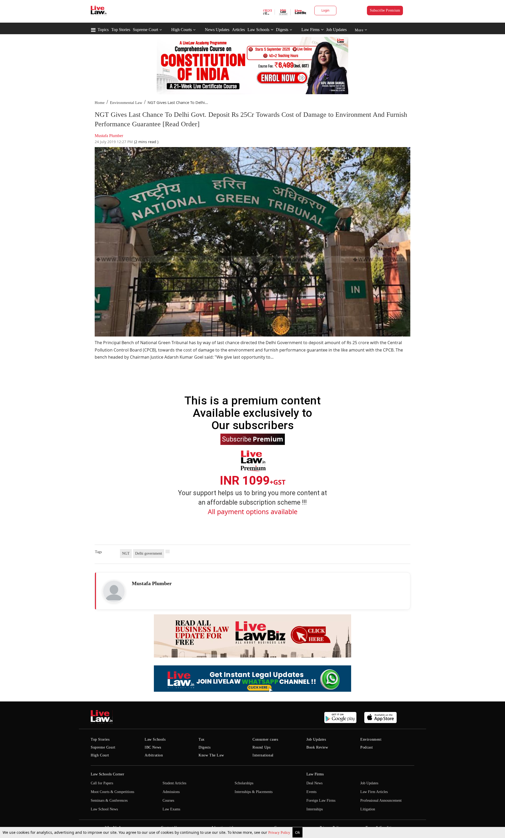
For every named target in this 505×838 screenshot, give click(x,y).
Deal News (314, 783)
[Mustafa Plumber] (114, 591)
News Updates (217, 29)
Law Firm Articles (374, 792)
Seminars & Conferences (109, 800)
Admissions (171, 792)
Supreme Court (145, 29)
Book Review (317, 747)
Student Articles (174, 783)
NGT (126, 553)
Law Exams (171, 809)
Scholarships (244, 783)
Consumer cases (265, 739)
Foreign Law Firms (320, 800)
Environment (371, 739)
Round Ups (261, 747)
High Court (100, 755)
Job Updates (336, 29)
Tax (202, 739)
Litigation (367, 809)
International (263, 755)
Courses (168, 800)
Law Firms (310, 29)
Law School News (104, 809)
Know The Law (211, 755)
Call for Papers (102, 783)
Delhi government (148, 553)
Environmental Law (126, 103)
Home (100, 103)
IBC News (153, 747)
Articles (238, 29)
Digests (282, 29)
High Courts (181, 29)
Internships (314, 809)
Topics (103, 29)
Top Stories (120, 29)
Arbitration (154, 755)
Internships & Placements (253, 792)
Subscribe (252, 438)
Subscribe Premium (385, 10)
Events (311, 792)
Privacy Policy (279, 833)
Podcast (366, 747)
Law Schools (258, 29)
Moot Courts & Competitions (112, 792)
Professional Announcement (381, 800)
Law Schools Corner (107, 774)
